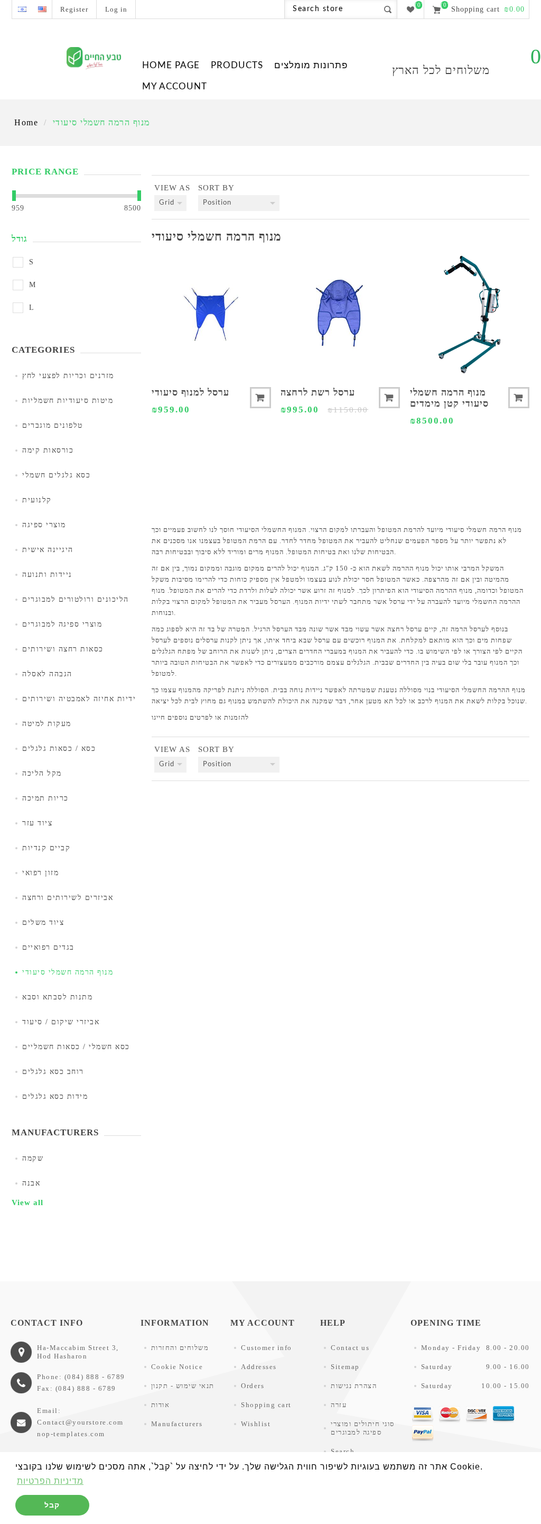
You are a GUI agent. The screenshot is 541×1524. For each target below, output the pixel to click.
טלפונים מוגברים (52, 425)
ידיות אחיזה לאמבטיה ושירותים (79, 699)
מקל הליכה (42, 773)
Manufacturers (177, 1424)
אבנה (31, 1183)
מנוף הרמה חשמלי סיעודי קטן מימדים (449, 398)
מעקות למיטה (46, 724)
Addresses (259, 1367)
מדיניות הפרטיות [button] (50, 1480)
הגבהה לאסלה (47, 674)
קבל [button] (52, 1505)
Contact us (350, 1348)
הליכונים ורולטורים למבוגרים (75, 599)
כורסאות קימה (47, 450)
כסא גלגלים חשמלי (56, 475)
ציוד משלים (43, 922)
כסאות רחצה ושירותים (63, 649)
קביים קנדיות (46, 848)
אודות (160, 1405)
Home (26, 122)
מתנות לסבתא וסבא (57, 997)
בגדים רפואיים (48, 947)
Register (74, 9)
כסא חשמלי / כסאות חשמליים (76, 1047)
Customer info (266, 1348)
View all (27, 1202)
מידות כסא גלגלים (55, 1096)
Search (343, 1451)
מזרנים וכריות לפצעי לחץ (68, 376)
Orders (252, 1386)
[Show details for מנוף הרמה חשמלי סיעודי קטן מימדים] (469, 314)
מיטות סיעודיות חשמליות (67, 401)
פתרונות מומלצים (311, 65)
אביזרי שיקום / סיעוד (60, 1022)
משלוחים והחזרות (180, 1348)
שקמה (32, 1158)
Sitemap (345, 1367)
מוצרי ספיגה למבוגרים (62, 624)
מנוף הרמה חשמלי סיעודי (67, 972)
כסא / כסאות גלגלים (59, 748)
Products (237, 65)
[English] (42, 9)
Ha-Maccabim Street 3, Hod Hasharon (78, 1352)
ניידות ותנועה (47, 575)
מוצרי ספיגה (44, 525)
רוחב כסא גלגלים (53, 1072)
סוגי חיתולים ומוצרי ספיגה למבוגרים (363, 1428)
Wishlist (255, 1424)
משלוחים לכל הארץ (441, 70)
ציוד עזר (37, 823)
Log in (116, 9)
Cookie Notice (177, 1367)
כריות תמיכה (45, 798)
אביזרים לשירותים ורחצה (67, 898)
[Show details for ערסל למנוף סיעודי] (211, 314)
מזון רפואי (40, 873)
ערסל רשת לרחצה (318, 392)
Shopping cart (266, 1405)
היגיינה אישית (47, 550)
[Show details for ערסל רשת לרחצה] (340, 314)
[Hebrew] (22, 9)
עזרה (339, 1405)
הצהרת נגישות (354, 1386)
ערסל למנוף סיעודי (190, 392)
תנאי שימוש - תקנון (182, 1386)
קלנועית (37, 500)
